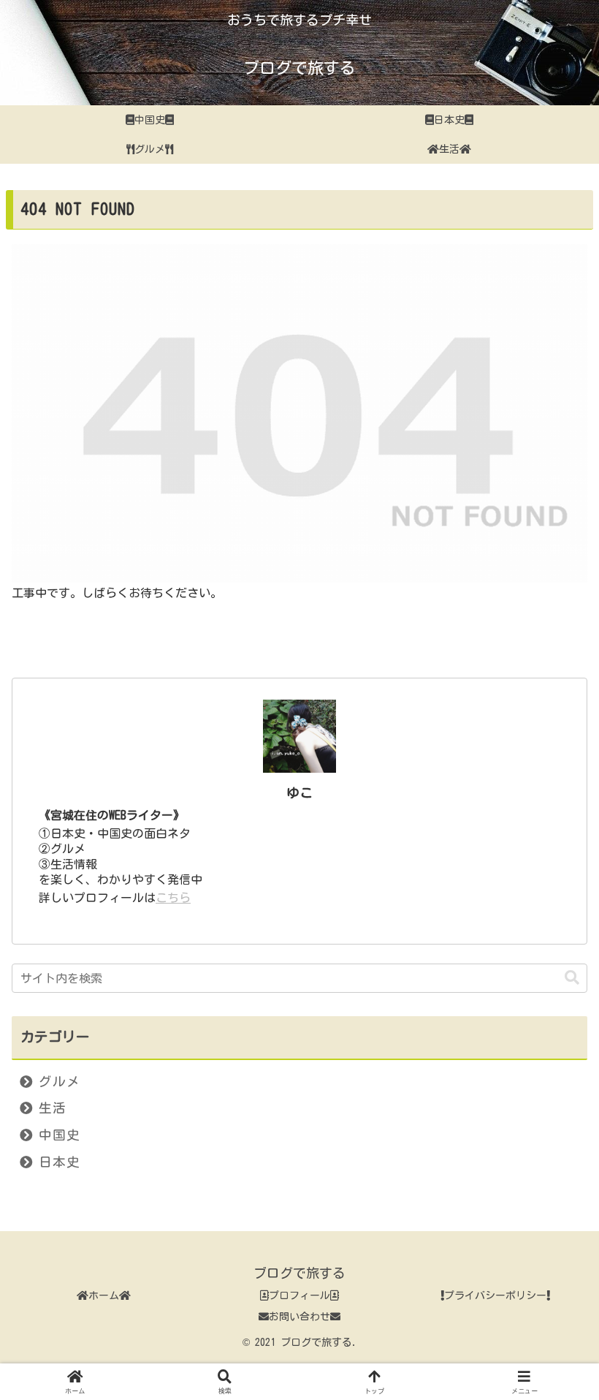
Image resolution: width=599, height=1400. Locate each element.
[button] (572, 977)
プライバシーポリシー (495, 1295)
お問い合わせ (299, 1317)
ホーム (103, 1295)
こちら (173, 898)
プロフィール (299, 1295)
